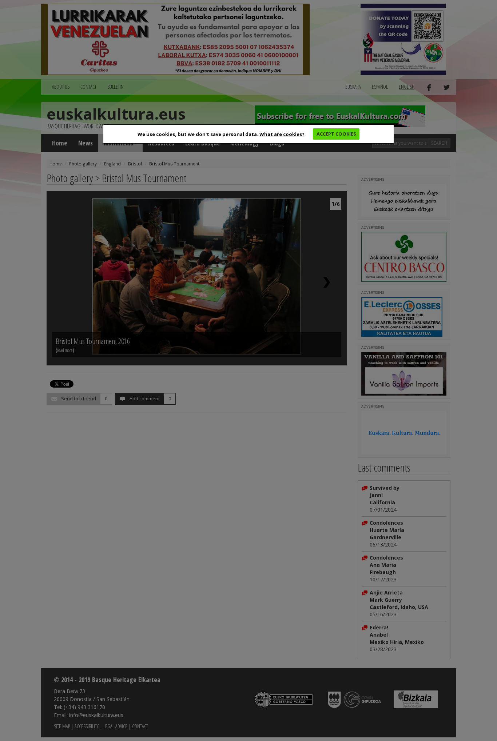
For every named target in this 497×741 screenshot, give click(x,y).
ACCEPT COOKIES (336, 134)
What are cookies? (282, 134)
